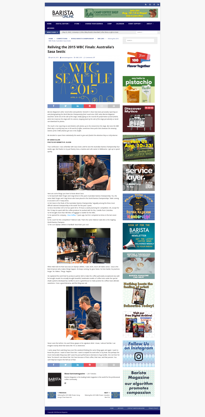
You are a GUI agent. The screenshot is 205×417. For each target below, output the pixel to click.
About (149, 24)
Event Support (134, 24)
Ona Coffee (71, 215)
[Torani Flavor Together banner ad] (139, 72)
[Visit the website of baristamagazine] (65, 383)
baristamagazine (67, 57)
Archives (50, 28)
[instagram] (150, 4)
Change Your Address (94, 24)
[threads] (158, 4)
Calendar (120, 24)
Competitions (62, 39)
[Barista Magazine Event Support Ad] (139, 278)
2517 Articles (91, 374)
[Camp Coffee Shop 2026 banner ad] (121, 16)
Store (76, 24)
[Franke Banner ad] (139, 131)
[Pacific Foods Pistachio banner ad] (139, 102)
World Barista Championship (82, 39)
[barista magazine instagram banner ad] (139, 366)
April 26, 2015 (54, 57)
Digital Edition (62, 24)
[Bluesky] (146, 4)
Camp (109, 24)
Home (49, 24)
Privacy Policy (153, 408)
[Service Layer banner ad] (139, 190)
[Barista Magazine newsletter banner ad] (139, 248)
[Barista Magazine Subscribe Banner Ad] (139, 307)
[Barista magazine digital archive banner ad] (139, 337)
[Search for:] (146, 32)
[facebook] (154, 4)
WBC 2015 (79, 57)
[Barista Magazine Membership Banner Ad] (139, 219)
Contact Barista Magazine (135, 408)
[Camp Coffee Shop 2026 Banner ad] (139, 160)
